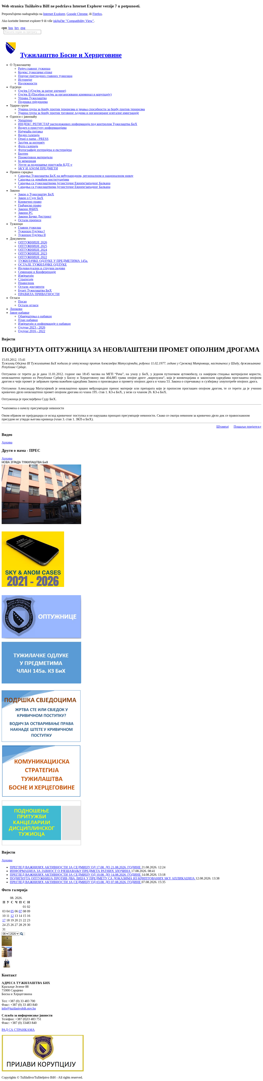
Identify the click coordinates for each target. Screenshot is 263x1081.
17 (4, 920)
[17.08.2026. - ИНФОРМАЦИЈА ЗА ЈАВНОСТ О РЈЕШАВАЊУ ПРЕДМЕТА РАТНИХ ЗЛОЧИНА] (7, 945)
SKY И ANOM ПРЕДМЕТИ (38, 168)
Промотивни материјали (35, 157)
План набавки (28, 320)
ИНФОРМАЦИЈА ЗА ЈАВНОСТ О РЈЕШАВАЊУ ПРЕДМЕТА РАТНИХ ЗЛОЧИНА (70, 871)
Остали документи (31, 286)
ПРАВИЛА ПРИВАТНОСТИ (39, 294)
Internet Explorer (54, 14)
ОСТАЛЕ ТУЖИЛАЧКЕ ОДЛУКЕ (42, 264)
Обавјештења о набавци (35, 316)
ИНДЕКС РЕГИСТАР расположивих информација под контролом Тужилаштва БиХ (77, 124)
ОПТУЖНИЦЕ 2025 (32, 246)
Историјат (25, 79)
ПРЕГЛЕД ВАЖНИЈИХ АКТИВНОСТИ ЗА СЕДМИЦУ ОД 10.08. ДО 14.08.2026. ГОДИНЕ (76, 874)
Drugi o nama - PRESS (33, 139)
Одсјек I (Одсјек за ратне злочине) (42, 90)
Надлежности (27, 83)
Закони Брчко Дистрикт (34, 216)
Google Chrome (77, 14)
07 (20, 911)
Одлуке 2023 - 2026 (31, 327)
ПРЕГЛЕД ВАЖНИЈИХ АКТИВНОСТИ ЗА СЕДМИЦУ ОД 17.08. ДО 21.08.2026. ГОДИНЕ (76, 867)
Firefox (97, 14)
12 (12, 915)
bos (10, 28)
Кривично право (30, 201)
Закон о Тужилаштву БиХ (36, 194)
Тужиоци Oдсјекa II (32, 235)
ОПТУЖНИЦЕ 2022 (32, 257)
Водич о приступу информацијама (42, 127)
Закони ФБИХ (28, 209)
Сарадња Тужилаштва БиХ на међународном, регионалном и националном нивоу (75, 175)
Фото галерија (28, 146)
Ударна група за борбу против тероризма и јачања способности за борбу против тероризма (81, 109)
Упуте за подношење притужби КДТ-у (45, 164)
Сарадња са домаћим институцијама (43, 179)
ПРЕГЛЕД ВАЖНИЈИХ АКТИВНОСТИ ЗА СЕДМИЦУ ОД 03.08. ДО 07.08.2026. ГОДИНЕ (76, 882)
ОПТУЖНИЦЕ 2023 (32, 253)
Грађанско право (29, 205)
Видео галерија (28, 135)
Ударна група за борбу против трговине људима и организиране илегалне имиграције (78, 113)
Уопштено (25, 120)
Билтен (23, 153)
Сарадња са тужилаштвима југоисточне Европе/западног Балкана (64, 183)
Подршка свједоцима (33, 102)
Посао (22, 301)
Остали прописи (29, 220)
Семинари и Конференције (37, 272)
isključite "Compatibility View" (73, 21)
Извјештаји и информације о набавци (44, 323)
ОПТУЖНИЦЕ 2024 (32, 249)
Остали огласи (28, 305)
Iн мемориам (27, 161)
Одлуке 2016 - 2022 (31, 331)
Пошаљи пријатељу (247, 426)
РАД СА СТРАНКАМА (18, 1029)
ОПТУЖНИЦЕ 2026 (32, 242)
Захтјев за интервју (31, 142)
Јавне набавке (19, 312)
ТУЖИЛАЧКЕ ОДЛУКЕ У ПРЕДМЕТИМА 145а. (53, 261)
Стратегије (25, 279)
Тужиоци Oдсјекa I (31, 231)
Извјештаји (26, 275)
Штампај (222, 426)
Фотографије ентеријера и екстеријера (45, 150)
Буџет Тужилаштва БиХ (35, 290)
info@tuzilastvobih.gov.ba (19, 1008)
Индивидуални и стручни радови (41, 268)
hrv (17, 28)
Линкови (16, 309)
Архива (7, 442)
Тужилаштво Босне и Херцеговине (71, 55)
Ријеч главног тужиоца (34, 68)
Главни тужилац (29, 227)
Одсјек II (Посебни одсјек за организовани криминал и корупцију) (65, 94)
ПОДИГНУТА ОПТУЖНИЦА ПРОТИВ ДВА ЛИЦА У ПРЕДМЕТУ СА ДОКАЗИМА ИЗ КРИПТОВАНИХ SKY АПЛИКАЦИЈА (103, 878)
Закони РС (25, 212)
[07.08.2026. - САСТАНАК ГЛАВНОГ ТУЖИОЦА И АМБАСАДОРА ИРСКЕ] (7, 967)
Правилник (26, 283)
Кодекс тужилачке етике (35, 72)
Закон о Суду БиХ (30, 198)
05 (12, 911)
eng (23, 28)
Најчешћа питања (30, 131)
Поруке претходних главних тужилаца (45, 76)
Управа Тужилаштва (32, 98)
